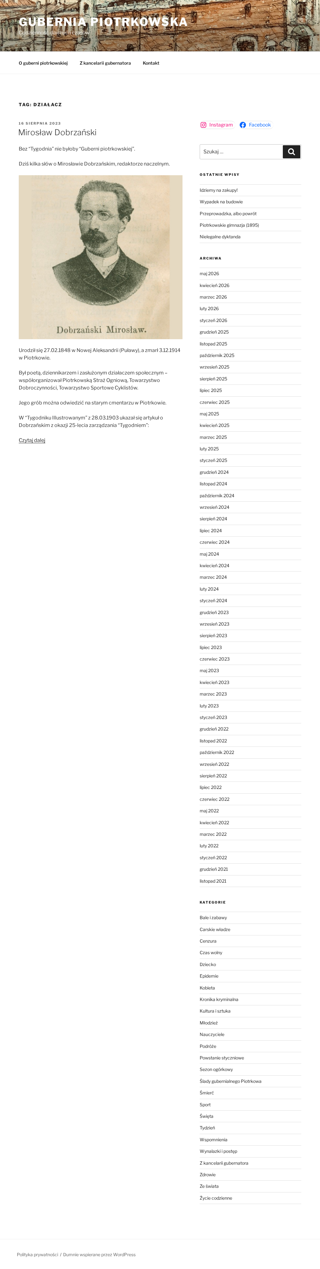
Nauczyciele (212, 1034)
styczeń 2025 (213, 460)
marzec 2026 (213, 297)
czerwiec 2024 (215, 542)
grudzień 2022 (214, 728)
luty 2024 (209, 589)
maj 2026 (209, 273)
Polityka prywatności (37, 1254)
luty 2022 (209, 845)
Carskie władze (215, 929)
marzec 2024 (213, 577)
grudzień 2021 (214, 869)
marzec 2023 (213, 693)
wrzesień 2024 (214, 507)
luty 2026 (209, 308)
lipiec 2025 (211, 390)
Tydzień (207, 1127)
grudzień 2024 (214, 472)
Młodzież (209, 1022)
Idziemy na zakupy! (219, 190)
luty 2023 (209, 705)
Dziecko (208, 964)
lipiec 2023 (211, 647)
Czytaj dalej (32, 440)
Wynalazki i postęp (218, 1151)
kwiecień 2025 (214, 425)
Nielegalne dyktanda (220, 236)
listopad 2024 (213, 483)
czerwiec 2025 (215, 402)
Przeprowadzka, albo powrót (228, 213)
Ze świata (209, 1186)
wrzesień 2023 (214, 624)
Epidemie (209, 976)
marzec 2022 (213, 834)
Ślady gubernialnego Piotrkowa (231, 1081)
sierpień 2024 (213, 518)
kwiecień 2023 (214, 682)
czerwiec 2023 (215, 659)
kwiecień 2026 (214, 285)
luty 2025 (209, 448)
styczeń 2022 (213, 857)
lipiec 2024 (211, 530)
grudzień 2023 (214, 612)
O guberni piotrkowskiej (43, 63)
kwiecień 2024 (214, 565)
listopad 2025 (213, 343)
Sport (205, 1104)
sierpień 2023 (213, 635)
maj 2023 (209, 670)
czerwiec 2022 (214, 799)
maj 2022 (209, 810)
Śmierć (207, 1092)
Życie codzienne (216, 1198)
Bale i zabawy (213, 917)
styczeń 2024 (213, 600)
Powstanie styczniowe (222, 1057)
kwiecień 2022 (214, 822)
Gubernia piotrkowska (103, 22)
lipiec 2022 (211, 787)
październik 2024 (217, 495)
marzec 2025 (213, 437)
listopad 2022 (213, 740)
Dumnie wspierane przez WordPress (99, 1254)
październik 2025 (217, 355)
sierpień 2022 (213, 775)
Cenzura (208, 941)
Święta (206, 1116)
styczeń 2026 (213, 320)
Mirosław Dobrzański (57, 132)
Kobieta (207, 987)
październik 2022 (217, 752)
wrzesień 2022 (214, 764)
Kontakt (151, 63)
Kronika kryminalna (219, 999)
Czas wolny (211, 952)
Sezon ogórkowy (216, 1069)
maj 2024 (209, 554)
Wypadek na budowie (221, 201)
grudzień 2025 (214, 332)
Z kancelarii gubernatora (105, 63)
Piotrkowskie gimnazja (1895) (229, 225)
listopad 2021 (213, 881)
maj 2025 (209, 413)
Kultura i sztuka (215, 1011)
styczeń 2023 (213, 717)
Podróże (208, 1046)
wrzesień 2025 (214, 366)
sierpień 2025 (213, 378)
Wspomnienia (214, 1139)
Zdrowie (208, 1174)
